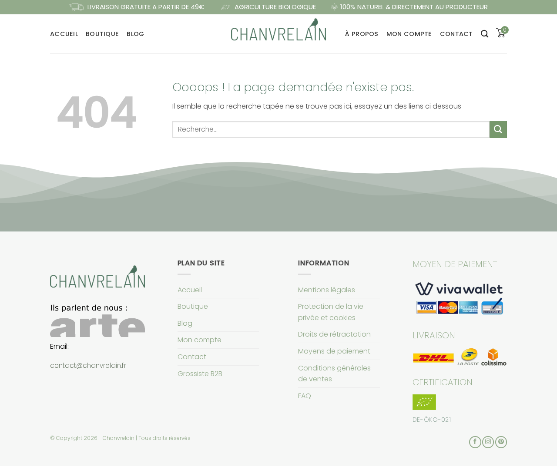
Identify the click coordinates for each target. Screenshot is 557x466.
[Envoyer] (498, 129)
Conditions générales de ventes (334, 373)
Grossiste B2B (200, 374)
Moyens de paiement (334, 351)
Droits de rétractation (334, 334)
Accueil (64, 34)
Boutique (102, 34)
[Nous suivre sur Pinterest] (501, 442)
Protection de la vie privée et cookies (330, 312)
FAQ (304, 396)
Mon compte (409, 34)
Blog (135, 34)
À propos (361, 34)
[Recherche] (484, 34)
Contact (456, 34)
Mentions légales (326, 290)
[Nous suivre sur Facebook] (475, 442)
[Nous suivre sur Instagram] (488, 442)
